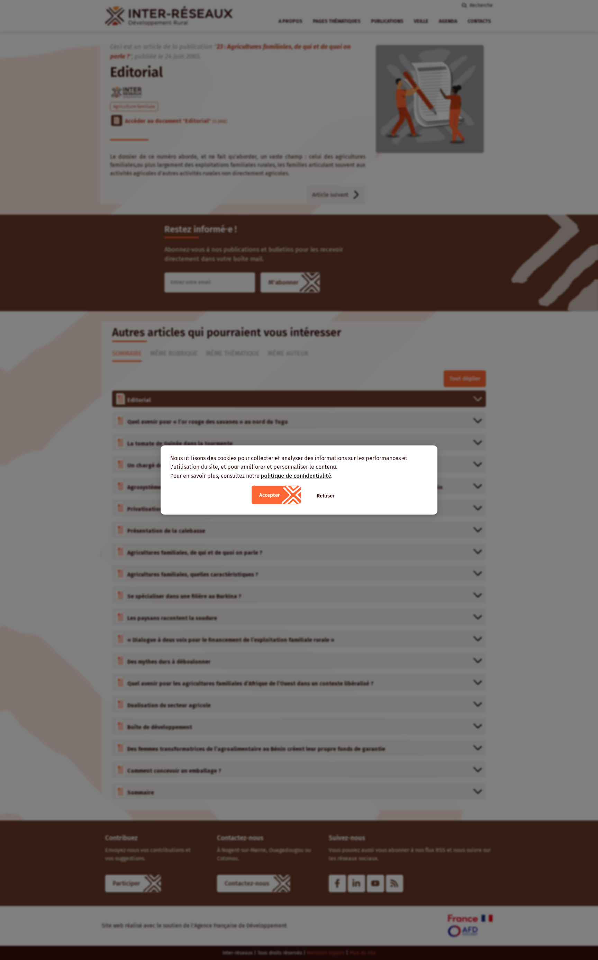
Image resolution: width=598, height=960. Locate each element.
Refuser (326, 496)
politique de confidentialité (296, 475)
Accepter (269, 495)
